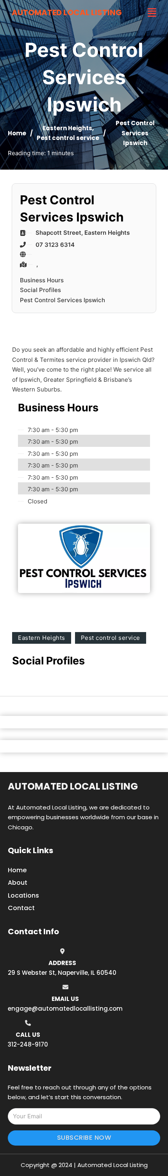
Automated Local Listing (67, 12)
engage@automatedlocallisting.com (65, 1008)
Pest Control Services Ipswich (62, 300)
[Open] (152, 13)
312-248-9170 (28, 1044)
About (17, 882)
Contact (21, 907)
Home (17, 133)
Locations (23, 895)
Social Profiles (40, 290)
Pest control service (68, 138)
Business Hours (42, 280)
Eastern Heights (67, 128)
